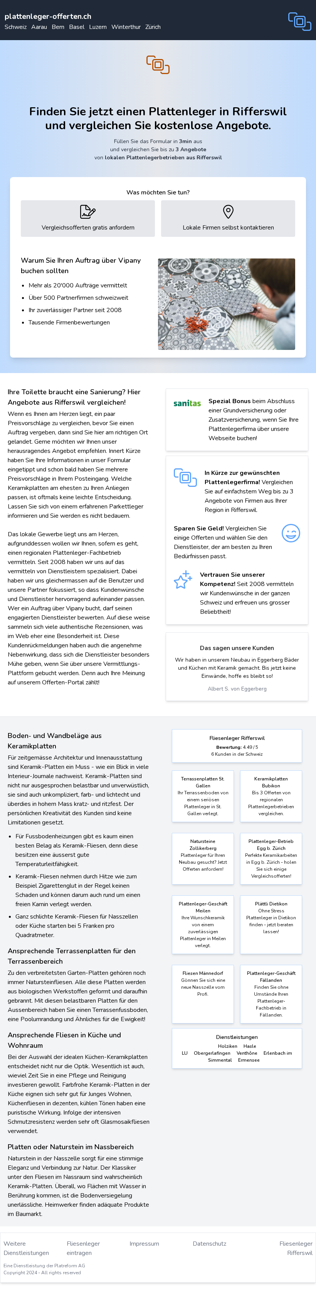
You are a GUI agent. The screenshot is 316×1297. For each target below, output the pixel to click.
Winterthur (126, 27)
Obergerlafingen (212, 1053)
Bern (58, 27)
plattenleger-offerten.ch (48, 16)
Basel (76, 27)
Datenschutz (209, 1244)
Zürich (153, 27)
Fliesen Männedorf (203, 973)
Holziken (227, 1046)
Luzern (98, 27)
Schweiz (16, 27)
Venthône (247, 1053)
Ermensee (249, 1060)
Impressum (144, 1244)
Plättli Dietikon (271, 904)
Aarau (39, 27)
